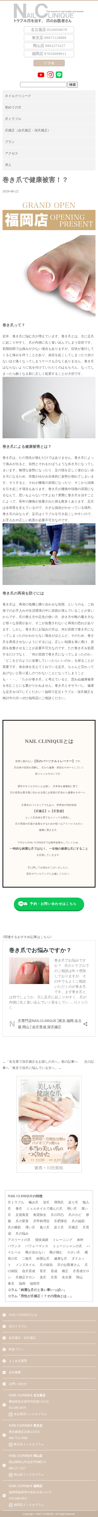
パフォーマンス (36, 1246)
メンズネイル (25, 1265)
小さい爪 (73, 1252)
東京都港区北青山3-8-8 (24, 1432)
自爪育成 (28, 1271)
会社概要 (15, 1372)
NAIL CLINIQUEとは (23, 1315)
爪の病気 (46, 1265)
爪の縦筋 (78, 1221)
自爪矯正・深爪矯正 (22, 1338)
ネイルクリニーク (18, 96)
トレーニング (62, 1240)
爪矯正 (73, 1227)
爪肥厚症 (60, 1221)
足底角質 (22, 1215)
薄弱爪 (59, 1202)
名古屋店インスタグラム (30, 1414)
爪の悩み (22, 1233)
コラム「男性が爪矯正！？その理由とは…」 (40, 1296)
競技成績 (41, 1240)
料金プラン (16, 1349)
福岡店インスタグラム (29, 1505)
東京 (11, 1283)
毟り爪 (45, 1227)
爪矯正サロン (25, 1277)
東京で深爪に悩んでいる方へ (33, 1068)
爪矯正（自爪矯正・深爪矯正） (28, 130)
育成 (54, 1271)
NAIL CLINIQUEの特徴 (25, 1196)
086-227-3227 (17, 1468)
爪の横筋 (14, 1227)
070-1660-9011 (18, 1498)
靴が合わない (35, 1252)
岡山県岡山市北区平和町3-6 (27, 1462)
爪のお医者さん (68, 1265)
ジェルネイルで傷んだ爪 (45, 1208)
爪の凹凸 (57, 1215)
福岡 (22, 1283)
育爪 (43, 1271)
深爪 (46, 1202)
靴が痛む (56, 1252)
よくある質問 (18, 1361)
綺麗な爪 (43, 1258)
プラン (10, 142)
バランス (14, 1246)
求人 (8, 165)
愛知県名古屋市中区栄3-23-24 (28, 1401)
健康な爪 (60, 1258)
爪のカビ (74, 1215)
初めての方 (13, 107)
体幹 (80, 1240)
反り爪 (73, 1202)
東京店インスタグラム (29, 1444)
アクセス (11, 153)
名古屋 (67, 1277)
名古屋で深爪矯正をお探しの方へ (33, 1061)
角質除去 (39, 1215)
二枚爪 (27, 1258)
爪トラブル (13, 119)
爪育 (54, 1277)
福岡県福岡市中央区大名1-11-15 (30, 1492)
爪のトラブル (18, 1326)
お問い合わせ (18, 1384)
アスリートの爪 (19, 1240)
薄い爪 (30, 1227)
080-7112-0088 (18, 1438)
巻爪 (19, 1208)
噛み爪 (33, 1202)
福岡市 (35, 1283)
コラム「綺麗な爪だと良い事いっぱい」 (37, 1290)
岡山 (79, 1277)
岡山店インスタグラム (29, 1474)
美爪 (43, 1277)
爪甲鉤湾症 (41, 1221)
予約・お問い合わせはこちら (53, 904)
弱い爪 (72, 1208)
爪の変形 (22, 1221)
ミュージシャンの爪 (67, 1246)
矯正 (65, 1271)
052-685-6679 (17, 1408)
